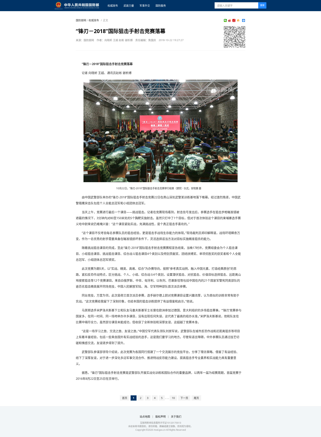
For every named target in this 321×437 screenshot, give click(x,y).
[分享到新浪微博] (229, 20)
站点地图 (145, 416)
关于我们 (176, 416)
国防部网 (81, 20)
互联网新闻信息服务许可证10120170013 (160, 422)
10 (173, 398)
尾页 (196, 398)
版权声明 (160, 416)
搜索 (262, 5)
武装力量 (129, 5)
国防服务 (160, 5)
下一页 (184, 398)
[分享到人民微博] (234, 20)
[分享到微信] (225, 20)
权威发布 (113, 5)
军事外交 (145, 5)
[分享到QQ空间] (238, 20)
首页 (124, 398)
